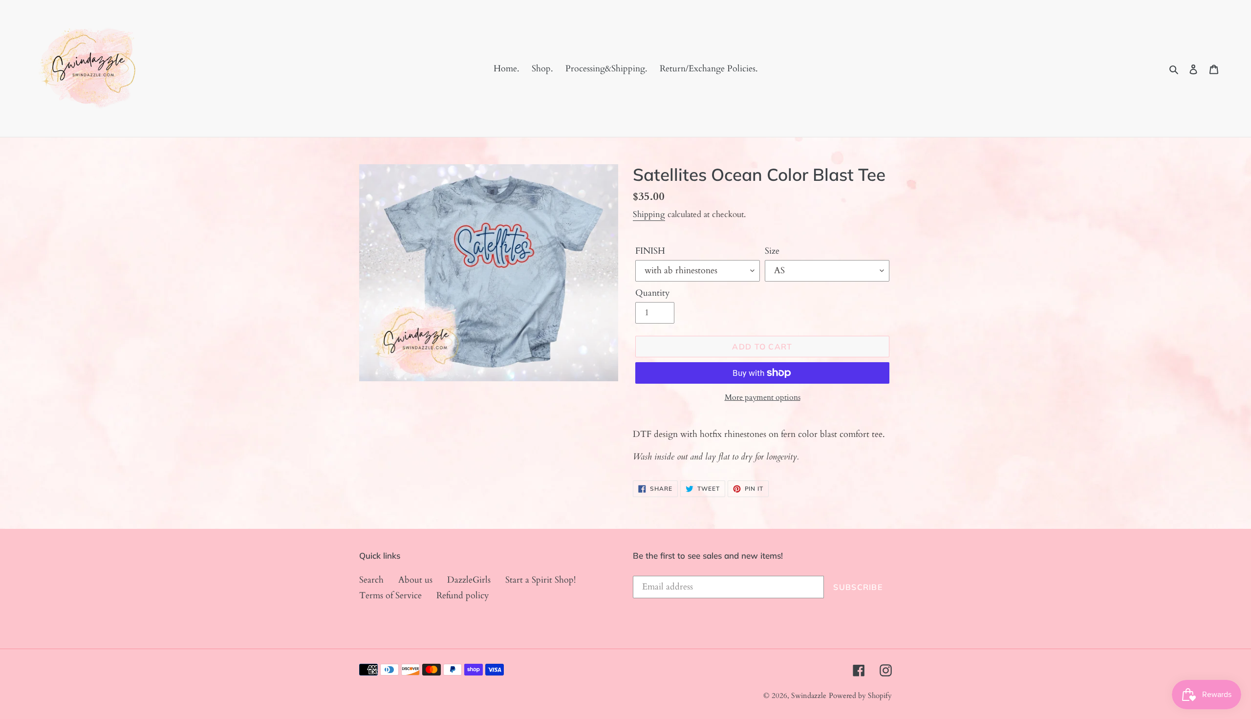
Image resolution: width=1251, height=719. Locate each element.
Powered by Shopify (860, 695)
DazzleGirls (469, 580)
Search (371, 580)
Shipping (649, 214)
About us (415, 580)
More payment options (762, 397)
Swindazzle (808, 695)
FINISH (650, 251)
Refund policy (462, 595)
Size (772, 251)
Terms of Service (390, 595)
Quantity (652, 293)
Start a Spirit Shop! (540, 580)
